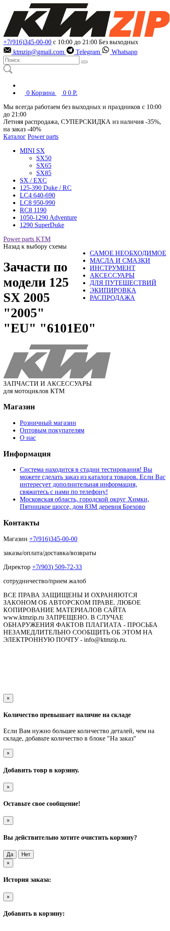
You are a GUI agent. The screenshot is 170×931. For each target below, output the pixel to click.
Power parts (43, 136)
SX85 (43, 172)
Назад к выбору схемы (35, 246)
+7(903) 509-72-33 (57, 566)
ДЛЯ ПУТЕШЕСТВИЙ (123, 282)
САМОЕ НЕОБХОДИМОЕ (128, 252)
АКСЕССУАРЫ (112, 275)
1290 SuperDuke (42, 224)
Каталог (14, 136)
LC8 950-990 (37, 202)
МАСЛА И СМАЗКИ (120, 260)
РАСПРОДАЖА (112, 297)
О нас (28, 437)
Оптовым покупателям (52, 430)
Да (10, 854)
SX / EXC (33, 180)
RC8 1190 (33, 210)
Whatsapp (123, 51)
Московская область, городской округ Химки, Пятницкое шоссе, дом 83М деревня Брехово (84, 503)
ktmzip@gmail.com (39, 51)
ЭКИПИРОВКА (113, 290)
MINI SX (32, 150)
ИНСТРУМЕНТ (112, 267)
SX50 (43, 158)
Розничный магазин (48, 422)
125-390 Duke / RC (46, 187)
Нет (25, 854)
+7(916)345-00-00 (27, 41)
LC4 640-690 (37, 195)
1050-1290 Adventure (48, 217)
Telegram (88, 51)
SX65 (43, 165)
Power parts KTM (27, 238)
